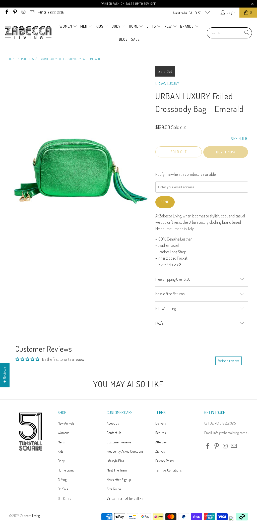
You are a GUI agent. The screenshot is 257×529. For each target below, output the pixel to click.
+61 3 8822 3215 (51, 12)
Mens (61, 442)
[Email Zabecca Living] (31, 12)
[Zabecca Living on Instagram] (23, 12)
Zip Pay (160, 451)
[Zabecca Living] (28, 33)
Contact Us (114, 433)
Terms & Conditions (168, 470)
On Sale (63, 489)
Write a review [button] (228, 360)
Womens (63, 433)
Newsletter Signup (119, 480)
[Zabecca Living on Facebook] (6, 12)
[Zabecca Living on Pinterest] (15, 12)
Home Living (66, 470)
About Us (113, 423)
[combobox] (229, 32)
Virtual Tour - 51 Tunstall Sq (125, 498)
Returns (160, 433)
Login (231, 12)
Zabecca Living (30, 515)
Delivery (160, 423)
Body (61, 461)
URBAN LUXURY (167, 83)
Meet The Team (117, 470)
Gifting (62, 480)
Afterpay (161, 442)
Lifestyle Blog (115, 461)
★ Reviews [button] (4, 375)
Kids (60, 451)
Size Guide (114, 489)
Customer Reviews (119, 442)
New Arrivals (66, 423)
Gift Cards (64, 498)
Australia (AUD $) (188, 13)
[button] (68, 26)
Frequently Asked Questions (125, 451)
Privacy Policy (164, 461)
